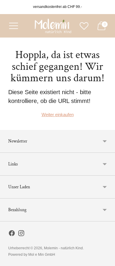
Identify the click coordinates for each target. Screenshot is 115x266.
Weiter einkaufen (58, 114)
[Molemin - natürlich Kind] (52, 25)
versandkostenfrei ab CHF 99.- (57, 7)
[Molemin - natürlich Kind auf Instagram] (21, 234)
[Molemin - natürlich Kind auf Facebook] (11, 234)
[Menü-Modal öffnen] (13, 26)
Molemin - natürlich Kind (63, 248)
